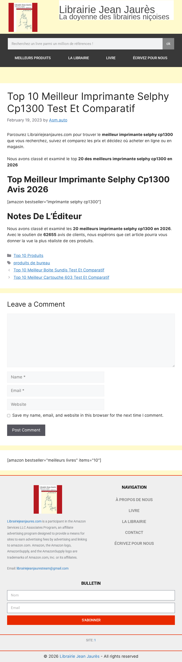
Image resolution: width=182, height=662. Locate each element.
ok (168, 43)
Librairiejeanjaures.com (24, 521)
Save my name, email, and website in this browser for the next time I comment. (88, 415)
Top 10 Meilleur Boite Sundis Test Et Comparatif (59, 270)
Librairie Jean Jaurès (80, 656)
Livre (110, 58)
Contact (134, 532)
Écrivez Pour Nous (150, 58)
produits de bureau (32, 263)
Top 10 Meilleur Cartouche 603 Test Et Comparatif (61, 277)
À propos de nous (134, 499)
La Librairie (78, 58)
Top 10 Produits (28, 255)
